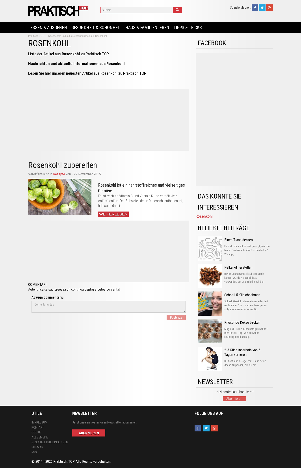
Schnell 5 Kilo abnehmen (242, 295)
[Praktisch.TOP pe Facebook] (255, 7)
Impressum (39, 422)
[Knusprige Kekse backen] (210, 331)
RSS (34, 452)
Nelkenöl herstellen (238, 267)
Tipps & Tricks (188, 27)
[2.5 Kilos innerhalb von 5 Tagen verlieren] (210, 359)
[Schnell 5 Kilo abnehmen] (210, 304)
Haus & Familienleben (147, 27)
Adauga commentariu (47, 297)
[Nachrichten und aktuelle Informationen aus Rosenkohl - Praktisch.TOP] (58, 10)
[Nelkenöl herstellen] (210, 276)
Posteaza (176, 317)
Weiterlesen (113, 214)
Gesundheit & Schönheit (96, 27)
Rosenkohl (204, 216)
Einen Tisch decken (238, 240)
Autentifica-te (37, 289)
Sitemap (37, 447)
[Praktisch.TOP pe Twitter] (262, 7)
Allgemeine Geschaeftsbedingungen (49, 439)
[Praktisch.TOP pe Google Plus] (269, 7)
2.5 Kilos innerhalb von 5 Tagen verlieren (242, 352)
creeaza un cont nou (69, 289)
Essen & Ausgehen (48, 27)
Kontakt (38, 427)
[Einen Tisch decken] (210, 248)
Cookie (36, 432)
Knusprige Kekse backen (242, 322)
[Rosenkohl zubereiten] (59, 197)
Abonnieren (234, 399)
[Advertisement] (108, 120)
